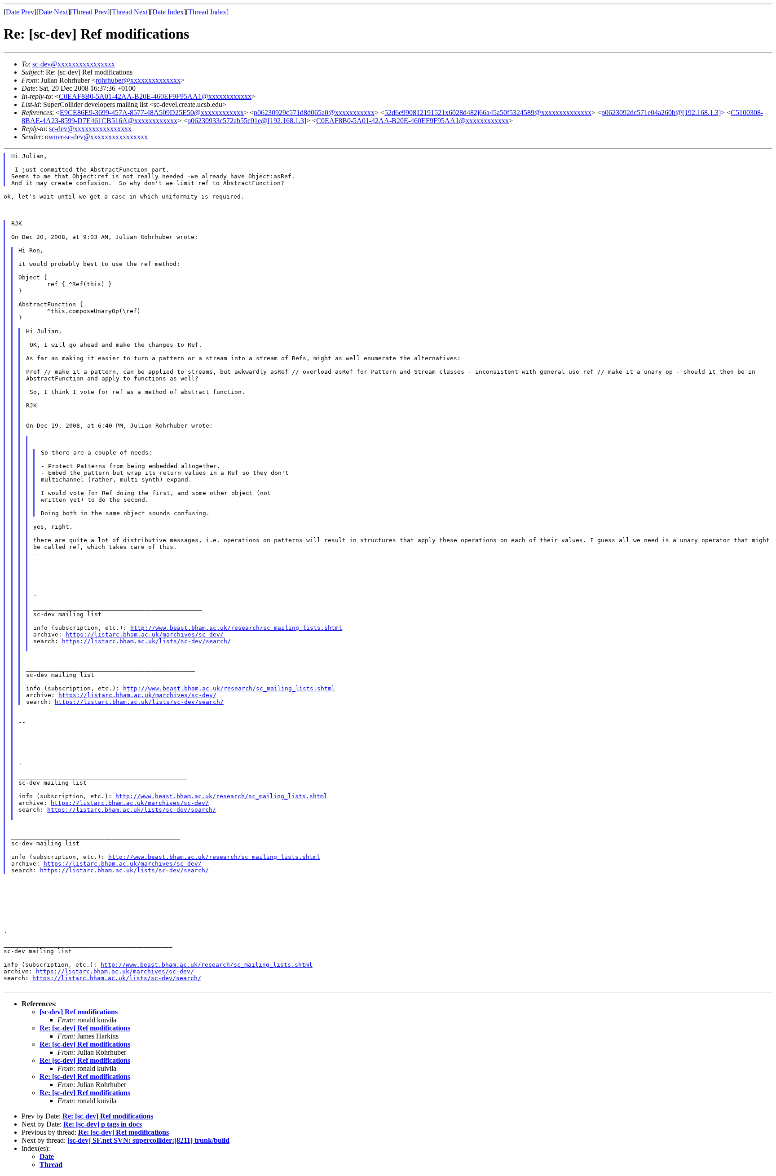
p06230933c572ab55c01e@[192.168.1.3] (246, 120)
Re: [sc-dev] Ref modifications (85, 1028)
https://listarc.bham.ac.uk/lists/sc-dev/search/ (146, 641)
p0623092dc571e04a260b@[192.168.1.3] (661, 112)
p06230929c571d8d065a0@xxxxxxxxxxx (314, 112)
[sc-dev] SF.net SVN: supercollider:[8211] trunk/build (148, 1140)
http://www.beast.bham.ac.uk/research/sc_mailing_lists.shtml (236, 627)
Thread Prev (89, 12)
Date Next (53, 12)
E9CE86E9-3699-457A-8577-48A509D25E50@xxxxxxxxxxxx (152, 112)
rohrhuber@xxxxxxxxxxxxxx (138, 80)
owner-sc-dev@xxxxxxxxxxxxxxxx (96, 137)
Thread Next (130, 12)
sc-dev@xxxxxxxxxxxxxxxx (73, 64)
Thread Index (207, 12)
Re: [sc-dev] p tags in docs (102, 1124)
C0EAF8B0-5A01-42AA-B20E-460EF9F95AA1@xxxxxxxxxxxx (155, 96)
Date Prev (20, 12)
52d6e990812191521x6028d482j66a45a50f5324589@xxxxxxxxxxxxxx (487, 112)
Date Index (168, 12)
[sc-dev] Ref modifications (79, 1012)
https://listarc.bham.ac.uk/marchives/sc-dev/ (145, 634)
